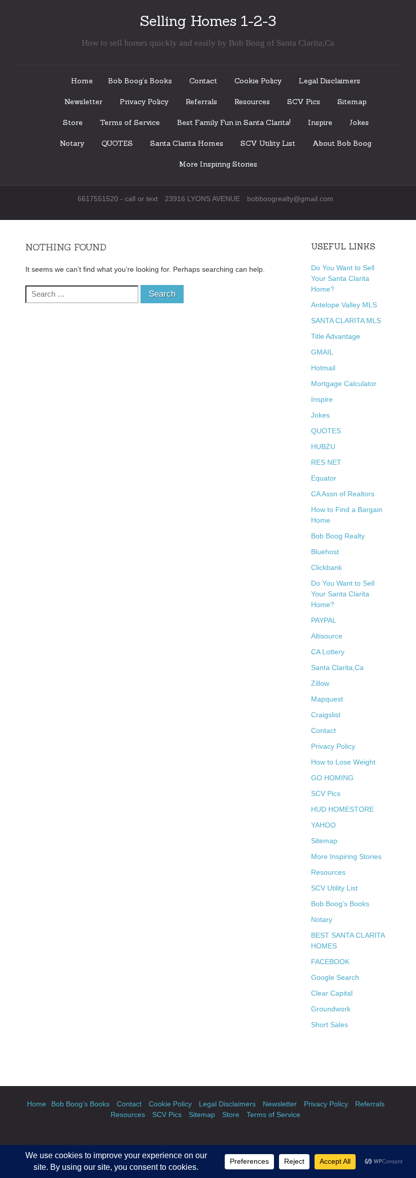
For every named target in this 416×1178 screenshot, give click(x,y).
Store (73, 122)
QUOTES (117, 143)
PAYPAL (323, 620)
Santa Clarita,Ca (337, 667)
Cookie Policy (258, 80)
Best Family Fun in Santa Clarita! (234, 122)
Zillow (320, 683)
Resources (252, 101)
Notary (72, 143)
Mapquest (327, 699)
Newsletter (83, 101)
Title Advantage (335, 336)
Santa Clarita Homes (186, 143)
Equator (323, 478)
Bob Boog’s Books (140, 80)
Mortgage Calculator (343, 383)
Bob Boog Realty (338, 536)
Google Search (335, 977)
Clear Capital (332, 993)
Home (82, 80)
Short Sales (329, 1025)
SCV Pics (303, 101)
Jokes (359, 122)
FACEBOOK (330, 962)
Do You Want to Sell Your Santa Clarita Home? (342, 278)
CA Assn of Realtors (342, 494)
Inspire (320, 122)
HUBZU (323, 446)
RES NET (326, 462)
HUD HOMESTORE (342, 809)
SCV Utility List (267, 143)
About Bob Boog (342, 143)
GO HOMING (332, 778)
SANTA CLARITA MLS (346, 320)
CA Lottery (327, 652)
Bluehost (325, 552)
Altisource (326, 636)
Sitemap (352, 101)
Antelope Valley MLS (344, 305)
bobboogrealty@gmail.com (290, 199)
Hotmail (323, 368)
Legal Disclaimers (329, 80)
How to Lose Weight (343, 762)
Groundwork (331, 1009)
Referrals (201, 101)
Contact (203, 80)
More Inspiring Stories (218, 164)
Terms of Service (130, 122)
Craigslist (325, 715)
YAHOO (323, 825)
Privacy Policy (144, 101)
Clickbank (326, 567)
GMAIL (322, 352)
